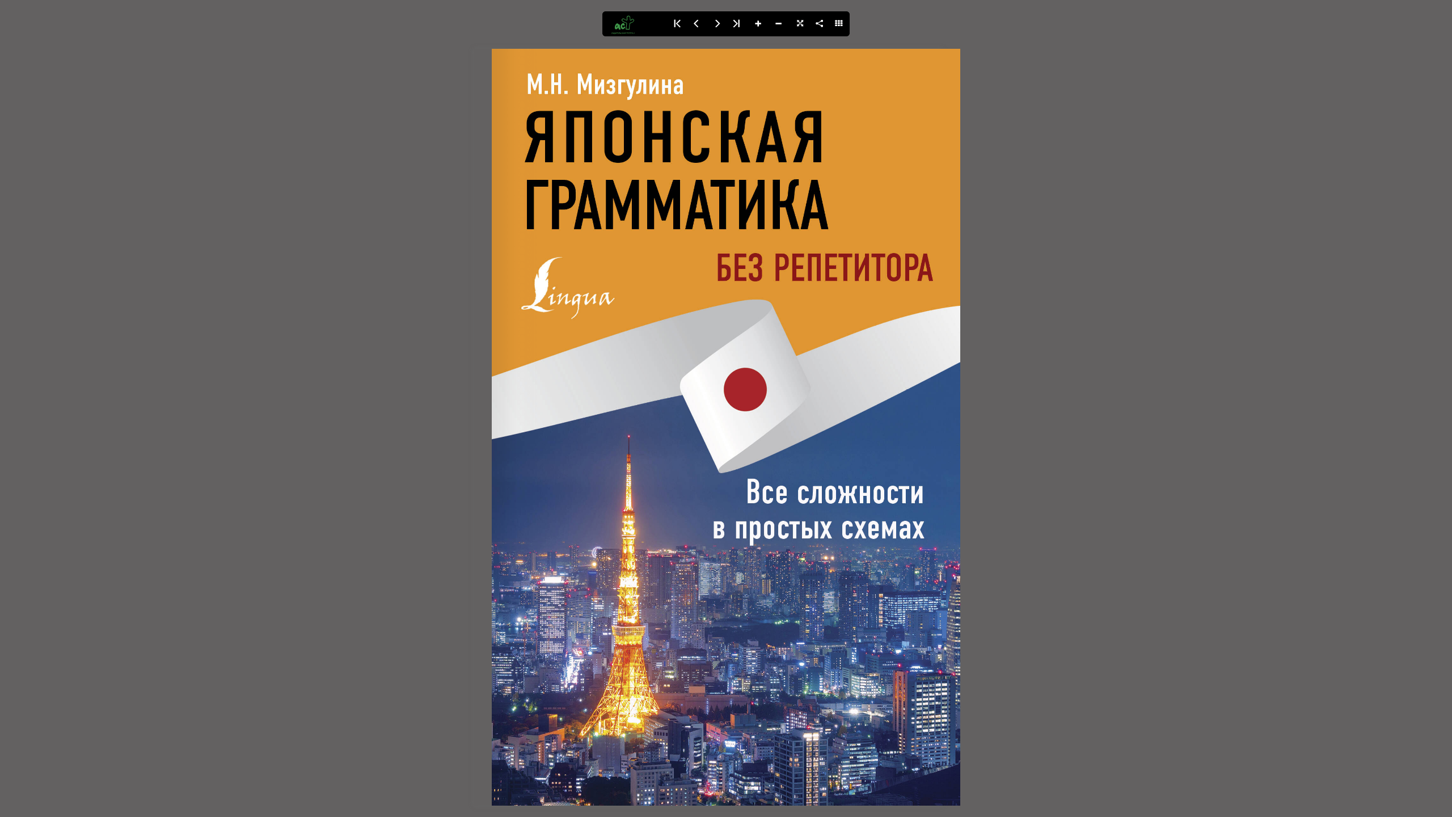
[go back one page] (696, 24)
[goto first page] (676, 24)
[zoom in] (758, 24)
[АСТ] (634, 24)
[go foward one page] (717, 24)
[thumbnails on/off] (839, 24)
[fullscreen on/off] (799, 24)
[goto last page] (737, 24)
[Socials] (819, 24)
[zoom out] (778, 24)
